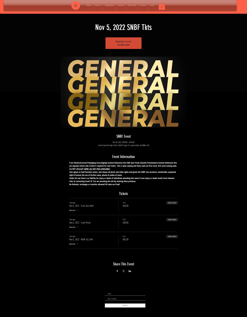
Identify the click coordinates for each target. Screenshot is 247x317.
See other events (123, 44)
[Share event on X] (123, 271)
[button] (161, 5)
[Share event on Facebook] (117, 271)
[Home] (75, 5)
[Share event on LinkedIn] (130, 271)
